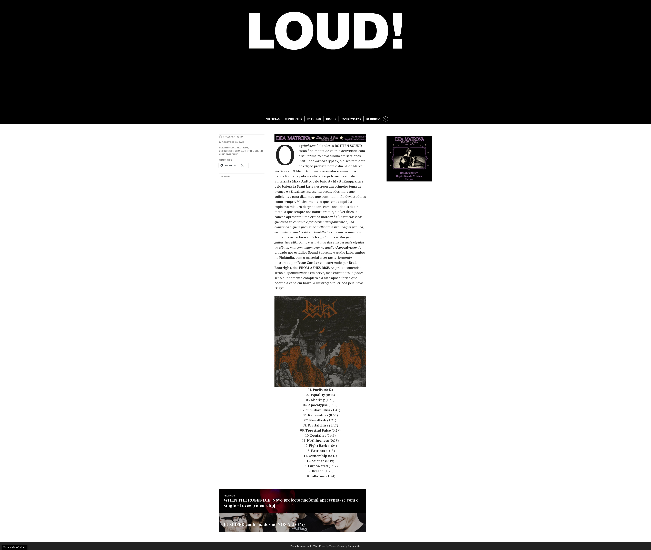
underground (229, 154)
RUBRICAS (373, 119)
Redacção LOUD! (233, 137)
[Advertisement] (325, 85)
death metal (228, 147)
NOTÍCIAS (273, 119)
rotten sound (254, 151)
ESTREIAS (314, 119)
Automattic (354, 546)
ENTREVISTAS (351, 119)
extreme (243, 147)
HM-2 (239, 151)
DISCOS (331, 119)
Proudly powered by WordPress (308, 546)
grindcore (227, 151)
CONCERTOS (293, 119)
